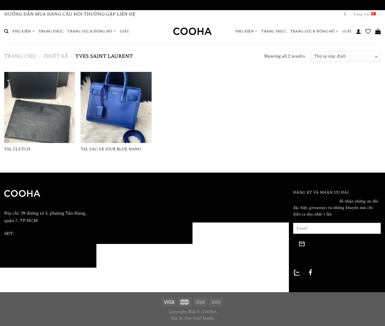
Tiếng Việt (361, 14)
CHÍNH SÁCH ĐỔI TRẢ (219, 202)
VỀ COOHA (112, 193)
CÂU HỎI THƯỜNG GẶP (89, 14)
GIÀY (124, 31)
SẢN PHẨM (112, 215)
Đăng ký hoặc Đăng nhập (315, 201)
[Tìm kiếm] (6, 31)
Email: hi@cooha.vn (23, 246)
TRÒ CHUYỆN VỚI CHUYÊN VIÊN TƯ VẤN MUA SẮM (192, 4)
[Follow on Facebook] (345, 14)
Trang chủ (20, 56)
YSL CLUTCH (17, 149)
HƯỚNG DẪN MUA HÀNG (32, 14)
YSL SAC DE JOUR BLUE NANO (111, 149)
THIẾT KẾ (55, 56)
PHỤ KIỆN (21, 31)
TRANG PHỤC (51, 31)
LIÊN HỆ (126, 14)
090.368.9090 (27, 233)
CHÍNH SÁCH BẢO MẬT (220, 193)
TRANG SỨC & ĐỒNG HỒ (89, 31)
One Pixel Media (199, 318)
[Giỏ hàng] (378, 31)
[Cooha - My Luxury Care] (192, 31)
